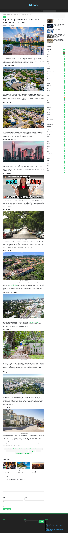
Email (4, 497)
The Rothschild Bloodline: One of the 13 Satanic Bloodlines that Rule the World (59, 35)
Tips (48, 51)
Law (48, 104)
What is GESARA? (56, 29)
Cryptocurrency (50, 124)
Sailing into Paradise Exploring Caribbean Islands (22, 471)
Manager (48, 170)
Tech (48, 64)
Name (4, 492)
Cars (48, 88)
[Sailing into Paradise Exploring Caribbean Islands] (23, 465)
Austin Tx (22, 448)
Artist (48, 129)
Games (48, 102)
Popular (49, 15)
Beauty (48, 146)
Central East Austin (38, 448)
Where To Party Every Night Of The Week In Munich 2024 (9, 471)
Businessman (49, 126)
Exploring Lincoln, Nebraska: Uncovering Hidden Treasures (37, 471)
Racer (48, 160)
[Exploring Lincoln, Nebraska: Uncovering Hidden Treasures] (38, 465)
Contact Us (38, 10)
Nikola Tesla (49, 141)
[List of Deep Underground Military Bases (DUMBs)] (50, 21)
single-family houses (13, 285)
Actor (48, 81)
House (48, 58)
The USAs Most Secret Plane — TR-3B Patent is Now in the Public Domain (59, 25)
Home (13, 10)
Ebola (48, 165)
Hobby (48, 155)
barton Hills (28, 448)
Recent (55, 15)
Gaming (48, 109)
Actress (48, 78)
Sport (48, 73)
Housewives (49, 117)
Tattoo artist (49, 153)
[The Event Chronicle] (34, 5)
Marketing (49, 122)
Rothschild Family (50, 119)
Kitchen (48, 156)
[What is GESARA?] (50, 31)
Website (25, 497)
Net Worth (49, 49)
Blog (48, 63)
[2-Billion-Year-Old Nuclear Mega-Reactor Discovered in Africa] (50, 41)
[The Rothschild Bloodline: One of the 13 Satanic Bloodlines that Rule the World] (50, 36)
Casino (48, 93)
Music (48, 56)
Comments (62, 15)
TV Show (48, 66)
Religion (48, 151)
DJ (47, 168)
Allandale (8, 448)
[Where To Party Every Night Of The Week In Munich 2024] (9, 465)
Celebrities (49, 92)
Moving (48, 158)
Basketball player (50, 121)
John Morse (5, 25)
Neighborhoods (20, 453)
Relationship (49, 112)
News (17, 10)
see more (12, 97)
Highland (25, 451)
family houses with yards (33, 322)
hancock (19, 451)
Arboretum (14, 448)
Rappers (48, 80)
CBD (48, 95)
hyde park (32, 451)
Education (49, 85)
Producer (49, 143)
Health (25, 10)
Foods (48, 100)
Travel (10, 14)
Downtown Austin (11, 451)
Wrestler (48, 134)
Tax (48, 163)
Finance (20, 10)
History (33, 10)
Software (49, 139)
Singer (48, 76)
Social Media (49, 131)
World (7, 14)
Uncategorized (49, 90)
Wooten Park (28, 453)
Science (29, 10)
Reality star (49, 75)
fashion (48, 138)
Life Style (49, 105)
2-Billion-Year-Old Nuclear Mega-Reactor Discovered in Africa (58, 40)
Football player (49, 107)
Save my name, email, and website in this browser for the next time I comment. (17, 501)
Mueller (38, 451)
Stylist (48, 148)
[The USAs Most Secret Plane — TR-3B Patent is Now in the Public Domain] (50, 26)
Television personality (51, 71)
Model (48, 136)
